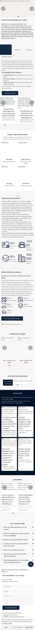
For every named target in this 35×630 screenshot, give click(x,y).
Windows (9, 159)
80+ (12, 256)
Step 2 (26, 298)
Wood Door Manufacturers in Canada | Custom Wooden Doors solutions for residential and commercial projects (8, 456)
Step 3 (9, 304)
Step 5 (9, 310)
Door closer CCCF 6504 (26, 361)
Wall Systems (25, 159)
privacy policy (8, 623)
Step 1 (9, 298)
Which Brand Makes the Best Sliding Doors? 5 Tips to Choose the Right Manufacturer (26, 499)
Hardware (25, 183)
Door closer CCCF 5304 (9, 361)
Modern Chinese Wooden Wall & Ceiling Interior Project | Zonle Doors (24, 453)
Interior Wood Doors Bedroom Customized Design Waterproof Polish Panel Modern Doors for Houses (8, 112)
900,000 (29, 256)
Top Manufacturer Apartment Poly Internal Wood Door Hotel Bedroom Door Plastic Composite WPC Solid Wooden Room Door (27, 114)
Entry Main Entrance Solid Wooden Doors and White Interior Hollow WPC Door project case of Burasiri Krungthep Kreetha (9, 424)
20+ (12, 243)
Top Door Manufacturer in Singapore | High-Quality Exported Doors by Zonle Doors (25, 422)
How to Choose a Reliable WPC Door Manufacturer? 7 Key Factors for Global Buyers (8, 499)
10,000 (29, 243)
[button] (15, 16)
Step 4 (26, 304)
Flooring (9, 183)
